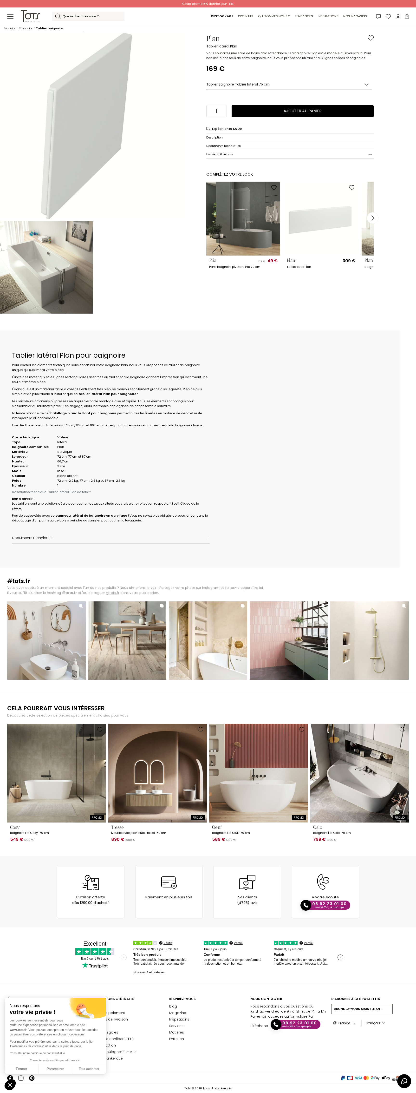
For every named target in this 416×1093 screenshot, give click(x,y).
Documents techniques (223, 146)
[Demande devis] (378, 16)
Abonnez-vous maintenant (358, 1009)
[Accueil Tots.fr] (30, 16)
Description (214, 137)
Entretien (176, 1038)
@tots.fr (112, 592)
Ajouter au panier (303, 111)
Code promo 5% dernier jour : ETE (208, 3)
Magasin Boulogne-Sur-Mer (112, 1051)
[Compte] (398, 16)
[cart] (407, 16)
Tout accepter (89, 1069)
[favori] (388, 16)
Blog (173, 1006)
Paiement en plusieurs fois (169, 897)
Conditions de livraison (108, 1019)
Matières (176, 1032)
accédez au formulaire (287, 1016)
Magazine (177, 1012)
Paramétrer (55, 1069)
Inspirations (179, 1019)
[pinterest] (32, 1078)
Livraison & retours (219, 154)
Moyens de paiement (106, 1012)
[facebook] (10, 1078)
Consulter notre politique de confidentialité (37, 1053)
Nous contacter (266, 998)
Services (176, 1025)
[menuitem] (222, 16)
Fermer (21, 1069)
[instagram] (21, 1078)
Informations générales (111, 998)
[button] (10, 1085)
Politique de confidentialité (111, 1038)
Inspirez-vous (182, 998)
